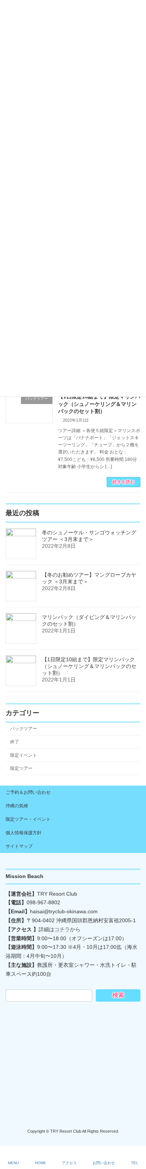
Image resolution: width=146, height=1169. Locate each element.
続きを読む (123, 482)
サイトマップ (19, 846)
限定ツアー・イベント (28, 819)
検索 (118, 995)
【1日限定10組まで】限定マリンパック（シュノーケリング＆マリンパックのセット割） (99, 404)
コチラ (62, 929)
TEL (134, 1163)
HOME (40, 1163)
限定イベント (23, 755)
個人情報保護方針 (24, 832)
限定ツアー (21, 768)
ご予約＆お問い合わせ (28, 792)
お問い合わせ (103, 1163)
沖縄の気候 (17, 805)
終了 (14, 741)
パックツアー (23, 728)
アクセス (69, 1163)
